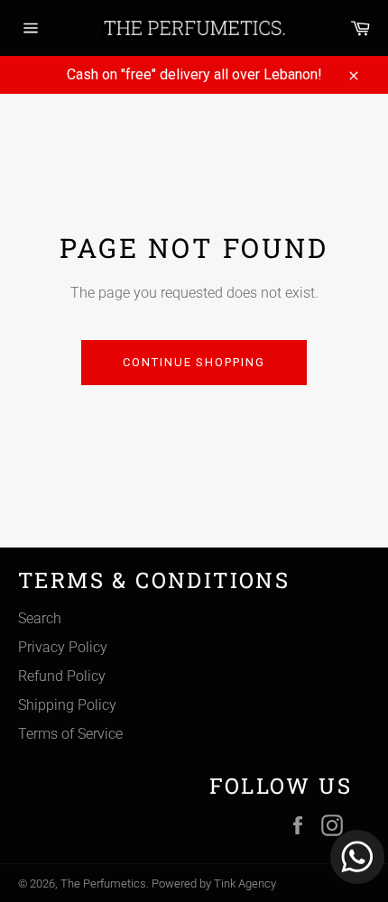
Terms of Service (70, 733)
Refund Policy (62, 676)
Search (39, 618)
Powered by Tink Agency (214, 883)
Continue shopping (194, 362)
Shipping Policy (67, 704)
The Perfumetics (103, 883)
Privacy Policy (62, 647)
